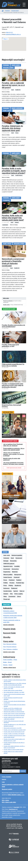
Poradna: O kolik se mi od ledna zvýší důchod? (14, 733)
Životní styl (7, 599)
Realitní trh (18, 585)
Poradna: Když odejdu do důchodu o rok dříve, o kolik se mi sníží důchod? (14, 747)
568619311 (9, 32)
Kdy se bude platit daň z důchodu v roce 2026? (14, 692)
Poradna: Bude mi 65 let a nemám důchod (13, 690)
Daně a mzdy (16, 65)
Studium (6, 594)
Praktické (7, 10)
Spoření (15, 591)
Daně (12, 558)
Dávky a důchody (17, 108)
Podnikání (6, 200)
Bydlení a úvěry (8, 67)
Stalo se (22, 591)
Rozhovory (6, 588)
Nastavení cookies (7, 789)
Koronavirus (15, 569)
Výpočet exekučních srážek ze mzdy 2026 (11, 621)
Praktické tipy (20, 583)
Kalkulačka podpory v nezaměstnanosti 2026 (10, 612)
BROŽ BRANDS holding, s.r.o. (16, 795)
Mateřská (15, 572)
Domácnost (19, 558)
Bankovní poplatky (17, 555)
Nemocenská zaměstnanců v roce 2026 (12, 728)
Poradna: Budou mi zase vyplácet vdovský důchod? (13, 752)
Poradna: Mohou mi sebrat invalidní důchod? (13, 749)
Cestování (6, 558)
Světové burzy (9, 657)
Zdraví (19, 596)
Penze (5, 580)
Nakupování (17, 574)
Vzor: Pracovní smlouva (9, 646)
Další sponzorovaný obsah (14, 467)
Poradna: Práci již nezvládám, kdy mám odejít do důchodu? (14, 705)
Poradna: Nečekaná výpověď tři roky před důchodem (13, 698)
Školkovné (14, 588)
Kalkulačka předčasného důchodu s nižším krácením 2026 (12, 616)
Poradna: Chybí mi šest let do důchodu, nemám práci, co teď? (14, 695)
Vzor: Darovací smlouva (9, 644)
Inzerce (4, 779)
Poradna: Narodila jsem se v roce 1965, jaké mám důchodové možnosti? (15, 725)
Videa (5, 596)
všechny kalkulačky (8, 625)
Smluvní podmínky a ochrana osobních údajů (12, 785)
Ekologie (6, 561)
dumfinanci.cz (13, 809)
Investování (7, 569)
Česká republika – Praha (10, 659)
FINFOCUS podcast (9, 563)
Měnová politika (8, 574)
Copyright (16, 807)
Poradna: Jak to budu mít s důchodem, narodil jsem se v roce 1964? (14, 687)
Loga (3, 782)
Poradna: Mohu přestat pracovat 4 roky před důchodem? (13, 721)
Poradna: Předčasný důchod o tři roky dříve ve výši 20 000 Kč (14, 743)
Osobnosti (16, 577)
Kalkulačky (7, 608)
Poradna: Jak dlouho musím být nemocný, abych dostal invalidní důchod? (14, 736)
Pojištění (18, 580)
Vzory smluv (8, 641)
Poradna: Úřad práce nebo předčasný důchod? (14, 715)
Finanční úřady (15, 10)
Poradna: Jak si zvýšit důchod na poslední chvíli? (15, 729)
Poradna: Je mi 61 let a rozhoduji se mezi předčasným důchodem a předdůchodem (13, 709)
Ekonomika (13, 561)
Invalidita (17, 566)
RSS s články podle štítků (9, 802)
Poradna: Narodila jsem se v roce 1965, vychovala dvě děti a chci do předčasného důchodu (15, 684)
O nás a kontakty (6, 777)
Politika (6, 583)
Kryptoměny (7, 572)
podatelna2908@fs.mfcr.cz (13, 34)
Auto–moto (7, 555)
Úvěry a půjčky (18, 594)
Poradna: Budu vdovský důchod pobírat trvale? (14, 731)
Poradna (6, 65)
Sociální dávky (8, 591)
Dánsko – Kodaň (7, 665)
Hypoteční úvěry (8, 566)
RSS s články (5, 800)
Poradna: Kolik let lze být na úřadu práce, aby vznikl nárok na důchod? (14, 718)
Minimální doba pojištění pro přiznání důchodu (14, 711)
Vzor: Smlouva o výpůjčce (10, 649)
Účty (11, 594)
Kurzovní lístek (9, 633)
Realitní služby (6, 304)
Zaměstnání (12, 596)
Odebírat (23, 771)
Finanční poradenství (8, 300)
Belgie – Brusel (7, 662)
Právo (5, 585)
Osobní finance (8, 577)
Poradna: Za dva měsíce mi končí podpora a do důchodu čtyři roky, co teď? (14, 740)
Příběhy (11, 585)
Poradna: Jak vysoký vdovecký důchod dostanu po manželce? (14, 702)
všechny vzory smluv (9, 652)
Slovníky (6, 637)
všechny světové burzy (9, 667)
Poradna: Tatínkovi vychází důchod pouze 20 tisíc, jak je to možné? (15, 680)
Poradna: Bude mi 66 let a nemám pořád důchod (14, 713)
